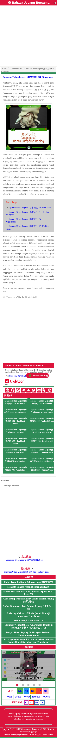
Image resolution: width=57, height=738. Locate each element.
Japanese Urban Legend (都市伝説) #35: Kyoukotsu (15, 468)
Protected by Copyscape (28, 732)
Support (38, 734)
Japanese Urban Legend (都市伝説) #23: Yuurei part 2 (41, 431)
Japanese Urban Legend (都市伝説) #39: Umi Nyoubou (15, 411)
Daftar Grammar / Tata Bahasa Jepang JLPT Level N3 (28, 607)
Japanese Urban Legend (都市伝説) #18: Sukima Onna (41, 468)
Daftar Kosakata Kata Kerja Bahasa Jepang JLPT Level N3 (28, 592)
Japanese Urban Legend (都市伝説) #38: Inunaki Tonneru (42, 460)
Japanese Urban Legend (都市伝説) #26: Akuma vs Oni (41, 411)
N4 (26, 691)
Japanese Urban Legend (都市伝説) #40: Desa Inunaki (41, 439)
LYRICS (18, 697)
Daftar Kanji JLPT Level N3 (28, 620)
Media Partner (48, 734)
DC (42, 702)
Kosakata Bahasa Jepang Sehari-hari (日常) (28, 587)
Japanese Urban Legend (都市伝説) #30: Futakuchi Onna (42, 419)
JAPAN (27, 697)
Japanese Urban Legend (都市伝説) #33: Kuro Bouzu (15, 402)
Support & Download (17, 376)
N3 (32, 691)
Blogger (16, 734)
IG (26, 702)
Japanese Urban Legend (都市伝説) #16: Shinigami (15, 431)
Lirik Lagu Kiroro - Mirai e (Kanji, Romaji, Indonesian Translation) (28, 614)
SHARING (36, 697)
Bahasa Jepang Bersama (30, 2)
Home (4, 69)
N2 (39, 691)
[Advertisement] (28, 36)
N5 (20, 691)
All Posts (46, 697)
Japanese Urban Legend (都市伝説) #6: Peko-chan (30, 208)
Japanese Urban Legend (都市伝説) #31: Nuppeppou (28, 77)
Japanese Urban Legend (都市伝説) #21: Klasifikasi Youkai (15, 421)
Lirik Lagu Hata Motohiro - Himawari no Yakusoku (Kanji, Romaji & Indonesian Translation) (28, 640)
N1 (45, 691)
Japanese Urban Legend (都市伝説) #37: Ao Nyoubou (15, 460)
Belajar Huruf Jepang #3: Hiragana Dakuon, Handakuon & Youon (28, 633)
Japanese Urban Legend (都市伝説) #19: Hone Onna (41, 402)
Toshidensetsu (16, 69)
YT (31, 702)
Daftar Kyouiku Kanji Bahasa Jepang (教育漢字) (28, 582)
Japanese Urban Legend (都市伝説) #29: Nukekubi (15, 451)
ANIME (9, 697)
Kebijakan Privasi (27, 734)
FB (36, 702)
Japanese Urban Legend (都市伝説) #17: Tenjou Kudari (41, 451)
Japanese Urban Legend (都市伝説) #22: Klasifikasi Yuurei (15, 441)
